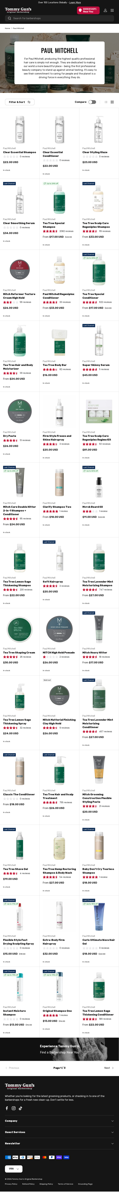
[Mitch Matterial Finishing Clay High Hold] (59, 695)
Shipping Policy (46, 1184)
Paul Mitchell (18, 28)
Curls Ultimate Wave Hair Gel (98, 942)
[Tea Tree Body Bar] (59, 340)
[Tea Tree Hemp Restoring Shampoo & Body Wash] (59, 844)
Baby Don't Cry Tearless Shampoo (98, 871)
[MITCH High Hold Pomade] (59, 628)
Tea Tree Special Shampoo (53, 225)
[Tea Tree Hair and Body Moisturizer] (19, 340)
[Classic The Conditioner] (19, 769)
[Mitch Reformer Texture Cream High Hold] (19, 269)
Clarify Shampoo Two (57, 506)
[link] (23, 1068)
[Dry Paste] (19, 411)
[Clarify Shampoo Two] (59, 482)
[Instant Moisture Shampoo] (19, 986)
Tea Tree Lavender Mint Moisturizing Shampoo (97, 583)
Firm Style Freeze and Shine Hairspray (57, 438)
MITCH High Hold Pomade (59, 652)
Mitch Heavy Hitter (94, 652)
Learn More (75, 2)
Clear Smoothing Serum (19, 223)
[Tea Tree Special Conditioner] (99, 269)
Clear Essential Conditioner (53, 154)
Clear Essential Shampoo (19, 152)
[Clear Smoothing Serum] (19, 198)
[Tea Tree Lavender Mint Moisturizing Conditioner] (99, 695)
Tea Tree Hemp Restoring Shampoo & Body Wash (59, 871)
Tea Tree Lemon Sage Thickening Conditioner (98, 1012)
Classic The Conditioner (19, 794)
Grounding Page (85, 1184)
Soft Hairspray (53, 581)
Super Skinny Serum (96, 365)
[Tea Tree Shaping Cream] (19, 628)
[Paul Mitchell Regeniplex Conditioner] (59, 269)
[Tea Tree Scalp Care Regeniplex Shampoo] (99, 198)
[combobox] (59, 18)
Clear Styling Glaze (94, 152)
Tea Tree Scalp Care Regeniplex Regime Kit (96, 438)
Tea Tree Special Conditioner (93, 296)
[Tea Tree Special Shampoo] (59, 198)
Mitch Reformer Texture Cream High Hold (19, 296)
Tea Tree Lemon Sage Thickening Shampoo (17, 583)
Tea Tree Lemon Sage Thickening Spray (17, 721)
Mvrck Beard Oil (92, 506)
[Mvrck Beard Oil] (99, 482)
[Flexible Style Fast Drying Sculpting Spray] (19, 915)
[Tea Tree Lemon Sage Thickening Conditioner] (99, 986)
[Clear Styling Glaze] (99, 127)
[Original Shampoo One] (59, 986)
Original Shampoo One (57, 1010)
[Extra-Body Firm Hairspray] (59, 915)
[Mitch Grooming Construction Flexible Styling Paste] (99, 769)
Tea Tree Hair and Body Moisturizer (18, 367)
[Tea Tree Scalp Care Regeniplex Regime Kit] (99, 411)
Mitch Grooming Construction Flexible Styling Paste (97, 798)
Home (7, 28)
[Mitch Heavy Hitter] (99, 628)
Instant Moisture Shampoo (14, 1012)
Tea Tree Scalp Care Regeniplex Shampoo (96, 225)
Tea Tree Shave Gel (15, 869)
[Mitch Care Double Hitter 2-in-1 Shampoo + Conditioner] (19, 482)
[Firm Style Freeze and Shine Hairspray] (59, 411)
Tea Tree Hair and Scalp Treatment (58, 796)
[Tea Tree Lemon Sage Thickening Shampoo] (19, 557)
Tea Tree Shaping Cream (19, 652)
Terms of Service (65, 1184)
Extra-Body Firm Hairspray (54, 942)
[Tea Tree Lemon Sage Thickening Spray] (19, 695)
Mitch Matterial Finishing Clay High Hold (59, 721)
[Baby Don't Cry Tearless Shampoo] (99, 844)
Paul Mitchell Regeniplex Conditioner (58, 296)
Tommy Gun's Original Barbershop (27, 1179)
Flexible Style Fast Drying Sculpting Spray (18, 942)
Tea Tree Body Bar (55, 365)
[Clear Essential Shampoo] (19, 127)
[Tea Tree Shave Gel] (19, 844)
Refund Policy (28, 1184)
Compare (80, 101)
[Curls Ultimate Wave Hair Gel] (99, 915)
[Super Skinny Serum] (99, 340)
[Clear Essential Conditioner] (59, 127)
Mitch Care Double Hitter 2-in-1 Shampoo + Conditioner (19, 510)
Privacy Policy (11, 1184)
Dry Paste (9, 436)
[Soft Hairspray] (59, 557)
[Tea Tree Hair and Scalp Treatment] (59, 769)
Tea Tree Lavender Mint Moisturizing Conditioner (97, 723)
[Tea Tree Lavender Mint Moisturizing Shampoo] (99, 557)
